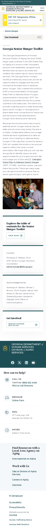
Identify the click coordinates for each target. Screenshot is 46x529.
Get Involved (11, 37)
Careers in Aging (20, 480)
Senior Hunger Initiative (16, 324)
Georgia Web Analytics (19, 524)
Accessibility (15, 502)
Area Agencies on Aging (24, 459)
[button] (39, 37)
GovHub (13, 515)
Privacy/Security (17, 507)
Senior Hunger (11, 31)
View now (13, 235)
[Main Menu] (42, 8)
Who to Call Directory (22, 385)
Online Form (18, 400)
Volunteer (17, 485)
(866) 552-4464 (29, 382)
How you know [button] (7, 3)
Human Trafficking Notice (20, 520)
